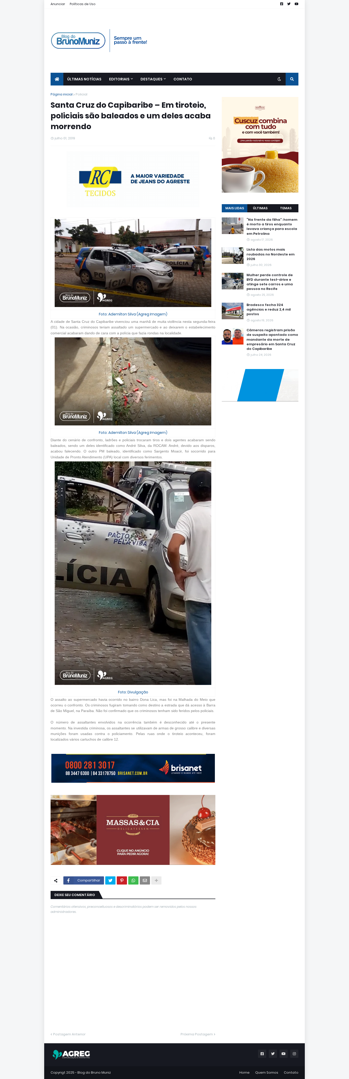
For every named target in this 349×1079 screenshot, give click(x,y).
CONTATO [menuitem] (182, 79)
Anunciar (58, 4)
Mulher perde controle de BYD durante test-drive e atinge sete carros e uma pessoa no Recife (270, 282)
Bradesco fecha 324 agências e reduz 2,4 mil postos (269, 309)
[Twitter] (110, 880)
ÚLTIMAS (260, 208)
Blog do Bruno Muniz (94, 1072)
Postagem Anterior (69, 1034)
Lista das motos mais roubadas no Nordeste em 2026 (271, 254)
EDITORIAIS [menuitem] (119, 79)
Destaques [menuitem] (151, 79)
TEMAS (286, 208)
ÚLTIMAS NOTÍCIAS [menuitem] (84, 79)
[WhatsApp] (133, 880)
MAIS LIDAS (234, 208)
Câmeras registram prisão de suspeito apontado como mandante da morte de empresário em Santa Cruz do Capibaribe (272, 339)
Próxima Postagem (197, 1034)
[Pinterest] (122, 880)
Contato (291, 1072)
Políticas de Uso (83, 4)
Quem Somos (266, 1072)
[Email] (145, 880)
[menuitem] (57, 79)
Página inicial (62, 94)
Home (244, 1072)
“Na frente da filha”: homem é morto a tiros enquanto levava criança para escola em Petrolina (272, 226)
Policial (81, 94)
